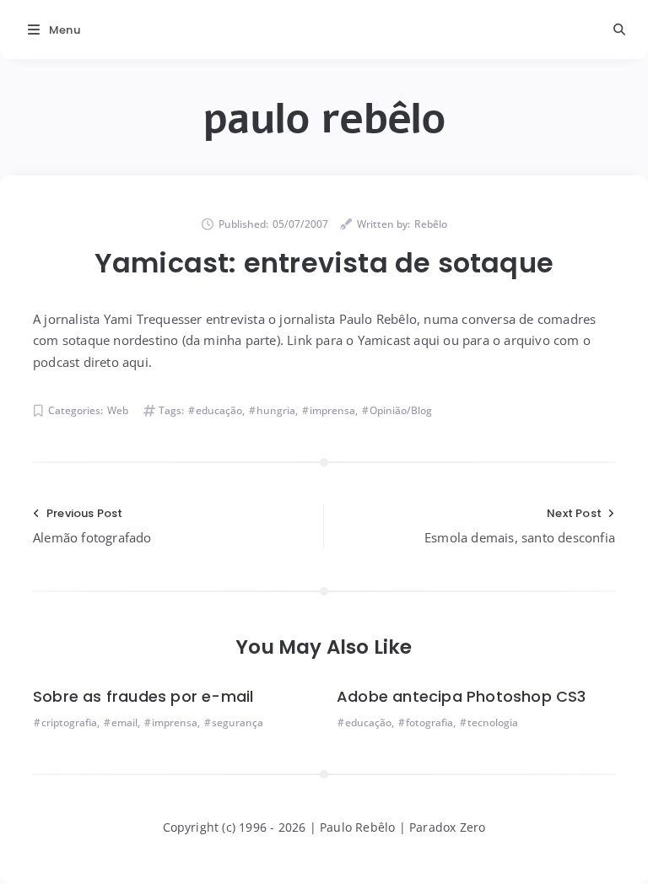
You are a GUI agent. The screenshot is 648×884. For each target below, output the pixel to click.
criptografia (69, 722)
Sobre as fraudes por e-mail (143, 696)
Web (117, 410)
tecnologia (492, 722)
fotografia (429, 722)
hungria (275, 410)
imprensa (332, 410)
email (124, 722)
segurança (237, 722)
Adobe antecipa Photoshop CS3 (461, 696)
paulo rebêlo (324, 119)
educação (219, 410)
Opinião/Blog (401, 410)
